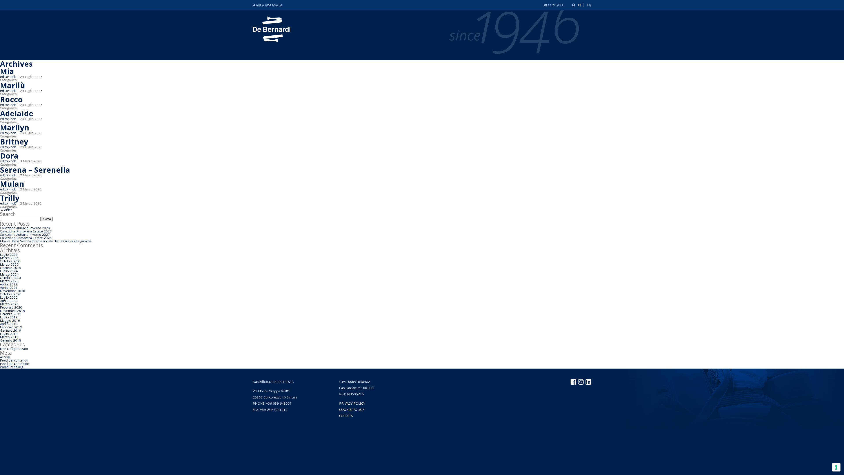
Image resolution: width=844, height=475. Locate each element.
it (579, 5)
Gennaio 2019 (10, 330)
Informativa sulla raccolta (380, 434)
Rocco (11, 99)
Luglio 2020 (9, 297)
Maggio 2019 (10, 320)
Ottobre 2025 (10, 261)
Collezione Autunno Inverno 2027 (25, 234)
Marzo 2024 (9, 274)
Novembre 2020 (12, 291)
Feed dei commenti (14, 363)
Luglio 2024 (9, 271)
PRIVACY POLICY (352, 403)
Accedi (5, 357)
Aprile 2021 (8, 287)
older (6, 210)
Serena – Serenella (35, 170)
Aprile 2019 (8, 324)
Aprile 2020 (8, 300)
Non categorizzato (14, 348)
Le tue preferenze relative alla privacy (441, 434)
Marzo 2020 (9, 304)
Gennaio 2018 (10, 340)
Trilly (9, 198)
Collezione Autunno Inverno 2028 (25, 228)
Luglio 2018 (9, 333)
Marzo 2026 (9, 258)
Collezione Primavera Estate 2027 (26, 231)
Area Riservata (269, 5)
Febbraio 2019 (11, 327)
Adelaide (16, 113)
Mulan (12, 184)
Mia (7, 71)
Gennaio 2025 (10, 267)
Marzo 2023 (9, 281)
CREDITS (346, 415)
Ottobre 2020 (10, 294)
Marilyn (14, 127)
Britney (14, 142)
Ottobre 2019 (10, 314)
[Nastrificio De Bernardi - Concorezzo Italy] (271, 39)
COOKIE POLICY (351, 409)
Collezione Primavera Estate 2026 (26, 238)
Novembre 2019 (12, 310)
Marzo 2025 (9, 264)
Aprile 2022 (8, 284)
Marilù (12, 85)
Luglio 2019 (9, 317)
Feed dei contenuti (14, 360)
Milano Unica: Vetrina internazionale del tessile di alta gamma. (46, 241)
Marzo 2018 (9, 337)
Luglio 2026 (9, 254)
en (589, 5)
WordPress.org (11, 367)
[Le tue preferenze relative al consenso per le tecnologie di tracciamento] (836, 467)
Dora (9, 156)
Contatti (556, 5)
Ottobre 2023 (10, 277)
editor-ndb (8, 76)
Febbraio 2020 (11, 307)
